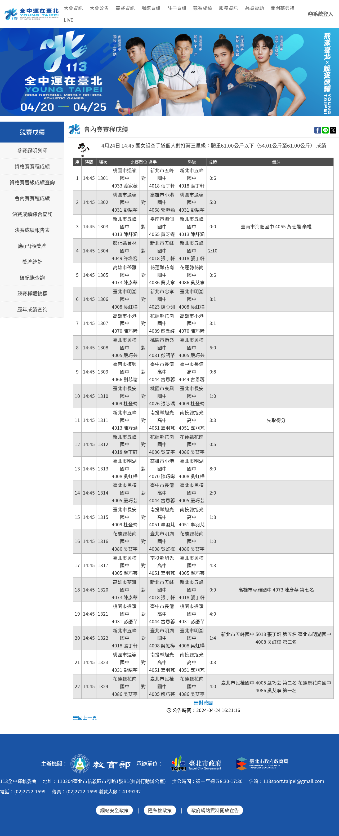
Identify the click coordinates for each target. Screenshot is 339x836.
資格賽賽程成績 (32, 166)
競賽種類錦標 (32, 293)
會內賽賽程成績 (32, 198)
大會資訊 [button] (73, 8)
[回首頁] (32, 10)
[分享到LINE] (325, 130)
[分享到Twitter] (333, 130)
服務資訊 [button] (228, 8)
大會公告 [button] (99, 8)
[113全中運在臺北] (169, 72)
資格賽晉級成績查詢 (32, 182)
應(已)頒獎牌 (32, 246)
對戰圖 (206, 702)
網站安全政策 (114, 810)
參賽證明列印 (32, 150)
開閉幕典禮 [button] (283, 8)
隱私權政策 (160, 810)
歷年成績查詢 (32, 309)
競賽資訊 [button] (125, 8)
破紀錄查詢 (32, 278)
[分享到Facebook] (317, 130)
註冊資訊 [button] (176, 8)
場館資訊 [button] (150, 8)
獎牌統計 (32, 262)
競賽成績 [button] (202, 8)
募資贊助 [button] (254, 8)
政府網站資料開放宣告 (215, 810)
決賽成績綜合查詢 (32, 214)
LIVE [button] (68, 19)
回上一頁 (87, 717)
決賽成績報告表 (32, 230)
